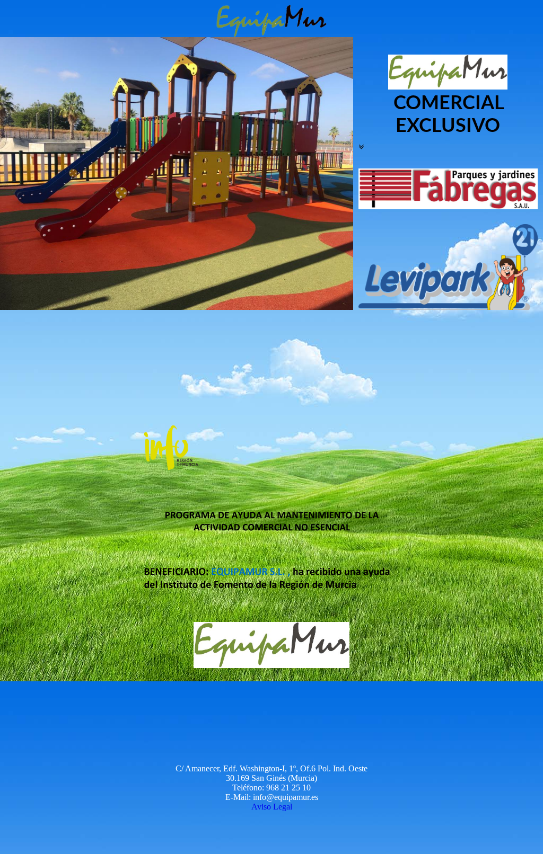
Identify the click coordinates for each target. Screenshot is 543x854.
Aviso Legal (271, 806)
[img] (271, 18)
